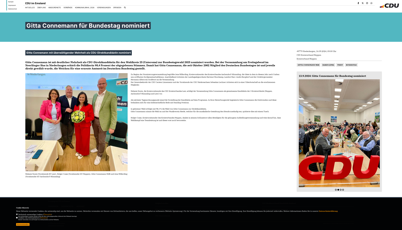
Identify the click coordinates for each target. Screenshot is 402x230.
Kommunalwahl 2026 (84, 7)
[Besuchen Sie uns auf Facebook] (358, 3)
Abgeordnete (54, 7)
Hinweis (44, 218)
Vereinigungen (104, 7)
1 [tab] (336, 190)
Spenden (117, 7)
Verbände (67, 7)
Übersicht (47, 214)
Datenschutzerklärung (328, 211)
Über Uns (41, 7)
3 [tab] (340, 190)
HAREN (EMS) (328, 65)
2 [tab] (338, 190)
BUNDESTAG (351, 65)
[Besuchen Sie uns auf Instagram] (367, 3)
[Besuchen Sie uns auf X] (362, 3)
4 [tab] (343, 190)
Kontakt (11, 2)
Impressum (12, 5)
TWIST (340, 65)
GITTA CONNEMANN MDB (308, 65)
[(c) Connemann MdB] (339, 133)
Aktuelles (30, 7)
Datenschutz (12, 9)
